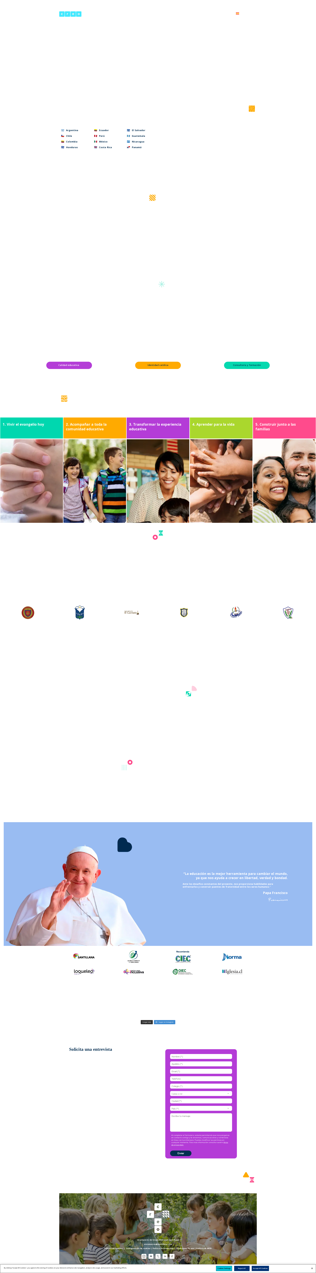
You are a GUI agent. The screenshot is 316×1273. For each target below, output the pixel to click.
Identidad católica (158, 365)
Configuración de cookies (138, 1248)
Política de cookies (113, 1248)
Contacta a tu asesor (108, 163)
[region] (158, 1268)
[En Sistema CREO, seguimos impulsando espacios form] (85, 1004)
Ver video (39, 87)
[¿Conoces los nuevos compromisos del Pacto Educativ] (231, 1004)
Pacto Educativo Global (166, 13)
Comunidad (184, 13)
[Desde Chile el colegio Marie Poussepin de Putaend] (182, 1004)
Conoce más (275, 695)
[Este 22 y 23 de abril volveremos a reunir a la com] (134, 1004)
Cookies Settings (224, 1268)
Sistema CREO (122, 13)
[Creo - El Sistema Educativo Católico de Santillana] (74, 18)
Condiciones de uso (185, 1248)
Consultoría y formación (142, 13)
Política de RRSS (204, 1248)
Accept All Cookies (260, 1268)
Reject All (242, 1268)
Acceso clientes (248, 13)
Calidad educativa (68, 365)
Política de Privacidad (163, 1248)
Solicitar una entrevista (54, 791)
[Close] (312, 1268)
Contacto (196, 13)
